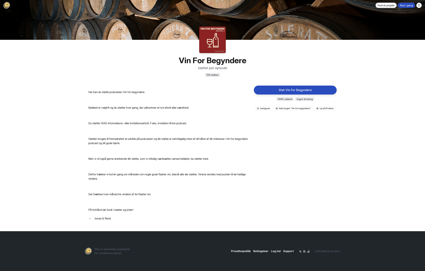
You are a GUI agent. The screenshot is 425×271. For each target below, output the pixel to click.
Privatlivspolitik (241, 251)
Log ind (276, 251)
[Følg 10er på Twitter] (300, 251)
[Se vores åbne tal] (308, 251)
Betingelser (260, 251)
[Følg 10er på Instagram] (304, 251)
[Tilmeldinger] (419, 5)
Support (288, 251)
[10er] (6, 5)
